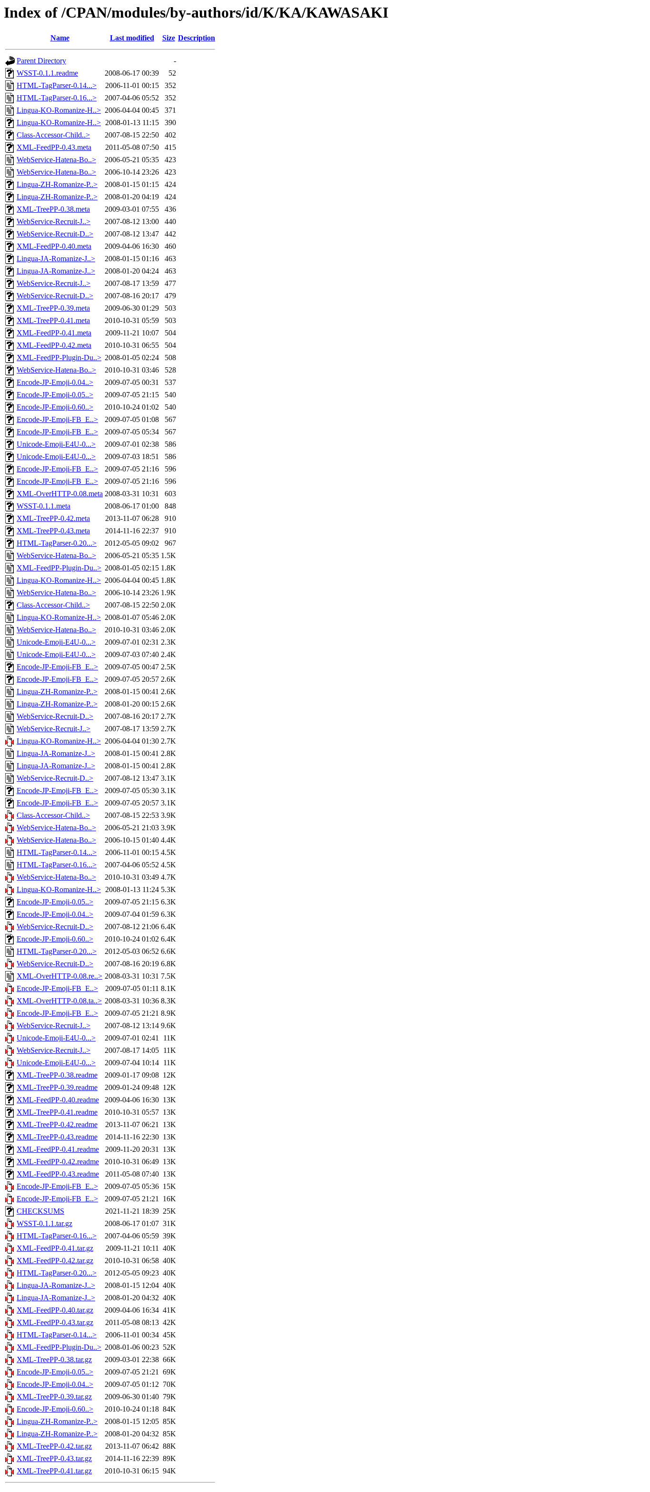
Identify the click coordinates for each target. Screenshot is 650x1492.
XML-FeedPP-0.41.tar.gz (55, 1248)
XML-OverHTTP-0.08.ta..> (59, 1001)
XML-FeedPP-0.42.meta (54, 345)
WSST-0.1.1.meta (43, 506)
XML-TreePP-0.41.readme (57, 1112)
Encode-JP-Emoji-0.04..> (55, 382)
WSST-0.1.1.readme (47, 73)
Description (196, 38)
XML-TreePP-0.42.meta (53, 518)
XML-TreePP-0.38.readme (57, 1075)
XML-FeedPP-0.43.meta (54, 147)
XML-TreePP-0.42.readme (57, 1124)
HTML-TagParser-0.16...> (57, 98)
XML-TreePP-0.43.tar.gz (54, 1458)
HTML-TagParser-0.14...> (57, 85)
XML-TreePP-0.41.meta (53, 320)
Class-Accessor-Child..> (53, 135)
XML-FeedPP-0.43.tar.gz (55, 1322)
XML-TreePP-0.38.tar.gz (54, 1359)
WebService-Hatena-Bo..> (56, 160)
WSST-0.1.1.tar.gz (44, 1223)
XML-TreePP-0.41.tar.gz (54, 1471)
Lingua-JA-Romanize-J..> (56, 259)
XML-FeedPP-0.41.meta (54, 333)
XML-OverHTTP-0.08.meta (60, 494)
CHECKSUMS (40, 1211)
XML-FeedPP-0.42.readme (58, 1162)
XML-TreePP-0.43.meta (53, 531)
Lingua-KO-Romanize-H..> (59, 110)
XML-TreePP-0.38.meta (53, 209)
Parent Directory (41, 61)
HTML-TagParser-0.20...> (57, 543)
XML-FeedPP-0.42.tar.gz (55, 1260)
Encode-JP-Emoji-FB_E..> (57, 419)
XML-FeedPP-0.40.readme (58, 1100)
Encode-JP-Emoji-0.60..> (55, 407)
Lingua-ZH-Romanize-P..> (57, 184)
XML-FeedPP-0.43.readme (58, 1174)
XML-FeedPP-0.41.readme (58, 1149)
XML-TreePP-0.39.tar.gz (54, 1397)
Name (59, 38)
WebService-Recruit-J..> (53, 221)
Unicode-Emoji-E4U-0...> (56, 444)
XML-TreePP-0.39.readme (57, 1087)
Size (168, 38)
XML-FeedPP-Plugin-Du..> (59, 357)
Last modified (132, 38)
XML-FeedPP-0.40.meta (54, 246)
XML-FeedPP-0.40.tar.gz (55, 1310)
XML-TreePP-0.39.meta (53, 308)
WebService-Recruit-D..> (55, 234)
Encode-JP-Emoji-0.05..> (55, 395)
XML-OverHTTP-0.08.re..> (59, 976)
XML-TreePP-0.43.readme (57, 1137)
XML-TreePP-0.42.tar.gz (54, 1446)
